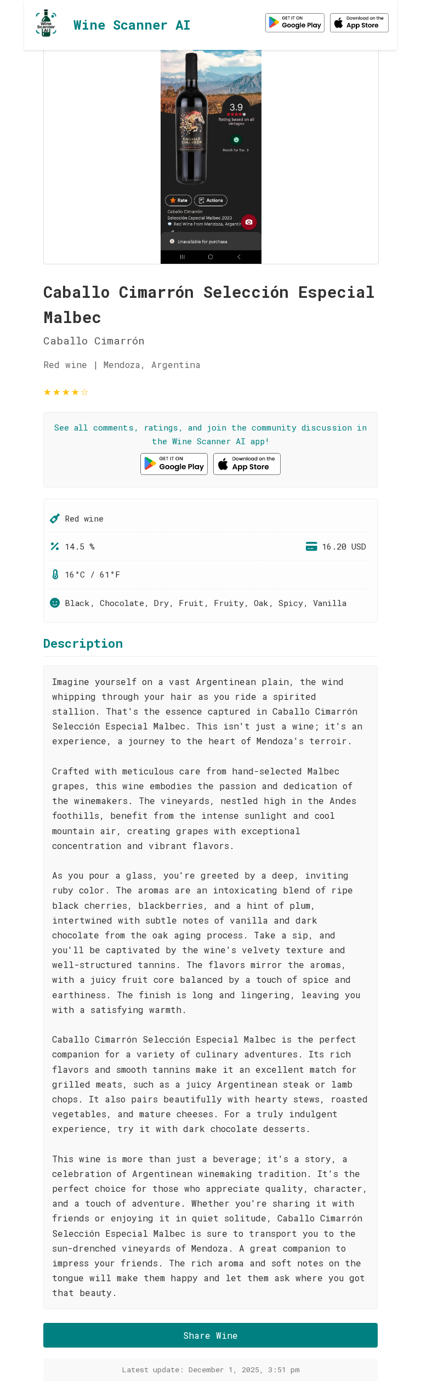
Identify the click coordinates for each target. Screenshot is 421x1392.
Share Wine (210, 1335)
